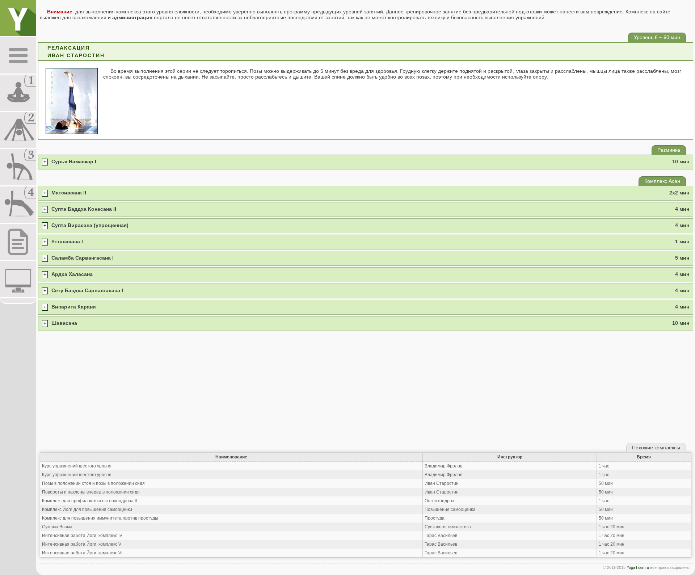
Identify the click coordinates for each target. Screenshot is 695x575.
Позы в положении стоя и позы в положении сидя (93, 483)
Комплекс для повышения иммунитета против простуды (100, 518)
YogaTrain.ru (638, 567)
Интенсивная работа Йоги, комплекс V (81, 544)
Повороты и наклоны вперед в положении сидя (91, 492)
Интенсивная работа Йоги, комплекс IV (82, 535)
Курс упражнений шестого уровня (76, 466)
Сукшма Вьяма (57, 526)
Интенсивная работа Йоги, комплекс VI (82, 552)
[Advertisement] (365, 386)
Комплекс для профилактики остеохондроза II (89, 500)
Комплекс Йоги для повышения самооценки (87, 509)
